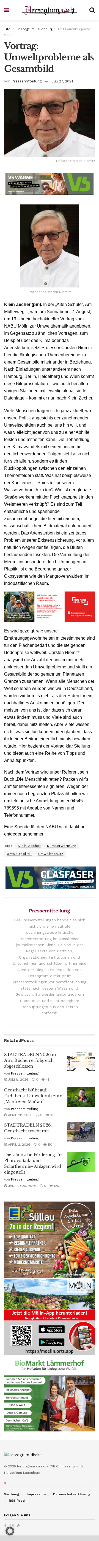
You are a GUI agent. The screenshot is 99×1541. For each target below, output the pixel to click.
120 (56, 1186)
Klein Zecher (29, 846)
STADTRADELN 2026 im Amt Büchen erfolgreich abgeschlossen (30, 1060)
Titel (8, 29)
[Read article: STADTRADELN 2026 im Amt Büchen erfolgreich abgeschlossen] (81, 1062)
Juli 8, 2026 (17, 1079)
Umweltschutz (51, 854)
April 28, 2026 (19, 1115)
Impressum (36, 1494)
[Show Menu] (6, 10)
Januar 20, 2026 (21, 1186)
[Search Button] (92, 10)
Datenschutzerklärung (71, 1494)
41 (47, 1079)
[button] (10, 1531)
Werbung (11, 1494)
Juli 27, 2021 (62, 81)
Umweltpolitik (19, 854)
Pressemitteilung (27, 81)
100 (52, 1115)
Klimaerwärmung (61, 846)
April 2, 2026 (18, 1144)
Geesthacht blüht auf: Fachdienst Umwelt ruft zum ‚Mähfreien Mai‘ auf (33, 1095)
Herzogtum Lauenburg (34, 29)
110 (49, 1144)
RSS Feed (17, 1501)
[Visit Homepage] (49, 10)
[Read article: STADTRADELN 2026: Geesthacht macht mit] (81, 1132)
